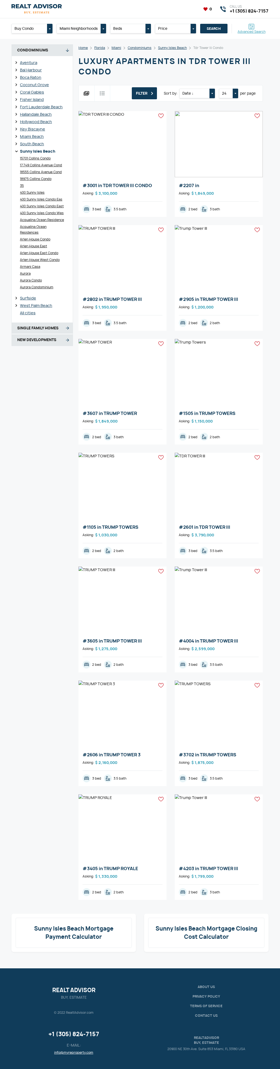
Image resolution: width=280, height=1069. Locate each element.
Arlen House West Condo (40, 259)
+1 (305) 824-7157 (73, 1034)
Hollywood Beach (36, 121)
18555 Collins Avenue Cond (41, 172)
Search (214, 28)
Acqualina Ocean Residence (42, 219)
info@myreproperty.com (73, 1052)
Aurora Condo (31, 280)
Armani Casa (30, 266)
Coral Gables (32, 92)
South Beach (32, 143)
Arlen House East (33, 246)
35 (22, 185)
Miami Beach (32, 136)
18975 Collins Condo (35, 178)
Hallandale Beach (36, 114)
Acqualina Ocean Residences (33, 229)
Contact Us (206, 1015)
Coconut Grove (34, 84)
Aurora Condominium (36, 287)
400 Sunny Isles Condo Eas (41, 199)
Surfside (28, 298)
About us (206, 986)
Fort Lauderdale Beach (41, 106)
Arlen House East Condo (39, 253)
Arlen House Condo (35, 239)
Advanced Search (252, 31)
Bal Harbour (31, 69)
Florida (99, 47)
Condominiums (139, 47)
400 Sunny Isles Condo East (42, 206)
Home (83, 47)
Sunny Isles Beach (37, 151)
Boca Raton (30, 77)
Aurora (25, 273)
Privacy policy (206, 996)
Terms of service (206, 1006)
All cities (28, 312)
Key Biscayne (32, 129)
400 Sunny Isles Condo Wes (42, 213)
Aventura (28, 62)
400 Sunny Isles (32, 192)
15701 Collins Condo (35, 158)
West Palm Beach (36, 305)
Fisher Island (32, 99)
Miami (116, 47)
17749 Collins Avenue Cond (41, 165)
